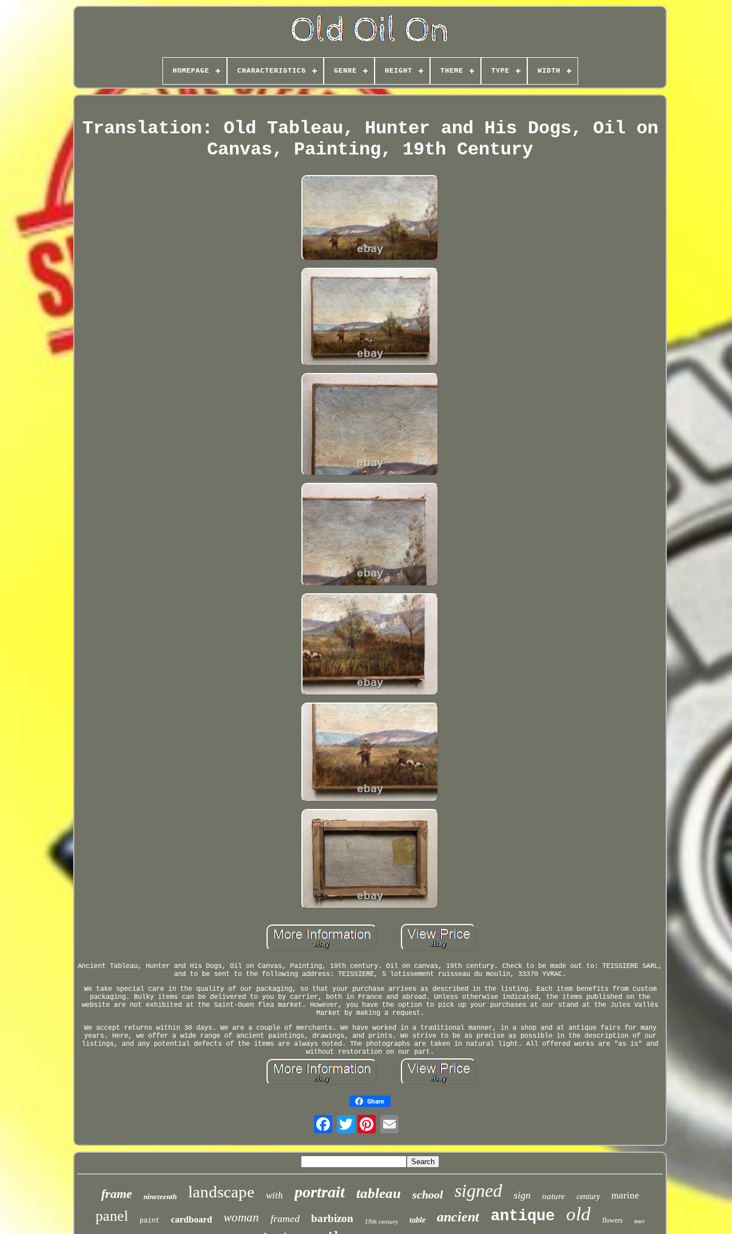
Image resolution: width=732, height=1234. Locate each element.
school (427, 1194)
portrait (320, 1192)
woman (241, 1217)
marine (625, 1195)
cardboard (191, 1219)
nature (553, 1196)
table (417, 1220)
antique (523, 1216)
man (639, 1222)
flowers (612, 1220)
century (588, 1196)
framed (285, 1218)
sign (522, 1195)
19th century (381, 1221)
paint (150, 1221)
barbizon (332, 1218)
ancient (458, 1216)
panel (112, 1216)
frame (116, 1194)
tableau (378, 1193)
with (274, 1195)
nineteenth (160, 1196)
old (578, 1214)
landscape (221, 1192)
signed (478, 1190)
